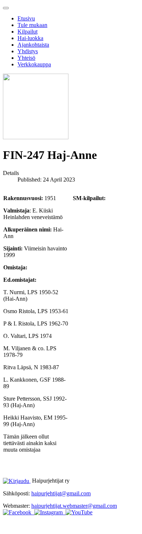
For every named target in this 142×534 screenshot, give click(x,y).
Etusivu (26, 18)
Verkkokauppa (34, 64)
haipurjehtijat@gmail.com (61, 493)
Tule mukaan (32, 25)
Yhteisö (26, 58)
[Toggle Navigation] (6, 8)
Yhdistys (27, 51)
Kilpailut (27, 31)
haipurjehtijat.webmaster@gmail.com (74, 506)
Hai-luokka (30, 38)
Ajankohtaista (33, 45)
